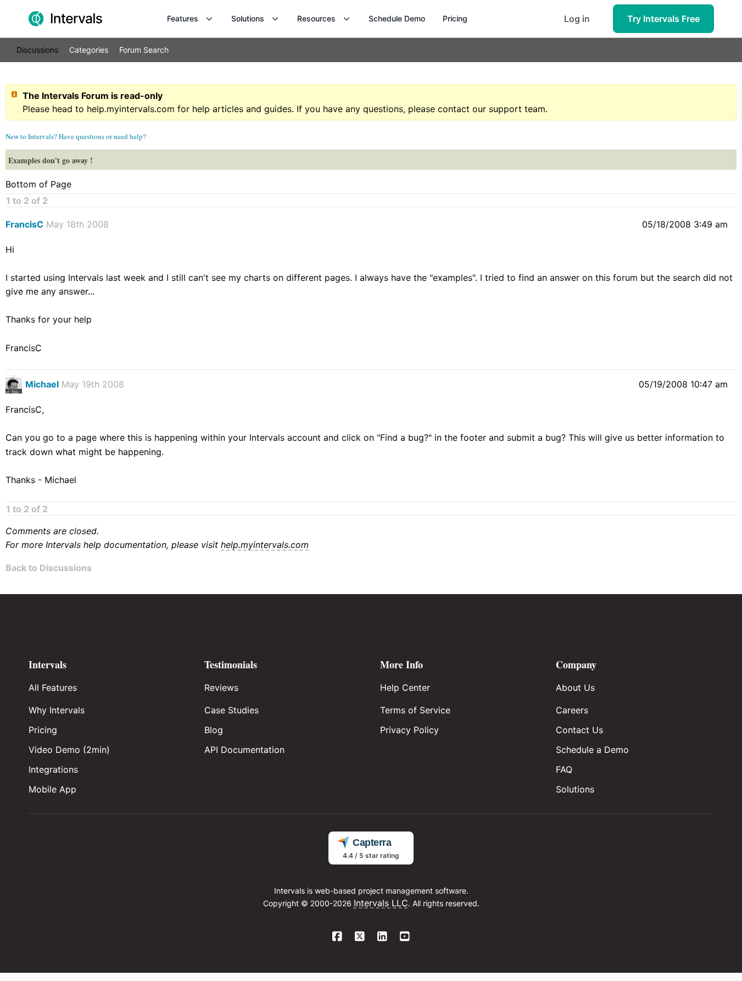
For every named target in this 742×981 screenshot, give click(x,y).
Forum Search (144, 49)
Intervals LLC (381, 902)
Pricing (455, 18)
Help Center (405, 687)
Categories (88, 49)
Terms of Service (415, 710)
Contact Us (579, 729)
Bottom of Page (38, 184)
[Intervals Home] (65, 18)
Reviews (221, 687)
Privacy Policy (409, 729)
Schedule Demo (397, 18)
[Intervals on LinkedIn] (382, 937)
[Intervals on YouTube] (405, 937)
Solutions (247, 18)
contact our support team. (493, 108)
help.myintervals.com (131, 108)
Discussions (37, 49)
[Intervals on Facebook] (337, 937)
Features (182, 18)
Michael (42, 384)
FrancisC (24, 224)
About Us (575, 687)
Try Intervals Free (663, 18)
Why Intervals (57, 710)
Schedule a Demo (592, 749)
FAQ (564, 769)
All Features (53, 687)
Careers (572, 710)
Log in (577, 18)
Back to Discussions (48, 567)
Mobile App (52, 789)
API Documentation (244, 749)
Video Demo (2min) (69, 749)
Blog (213, 729)
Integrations (53, 769)
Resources (316, 18)
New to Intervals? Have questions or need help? (75, 136)
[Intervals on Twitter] (360, 937)
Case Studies (231, 710)
